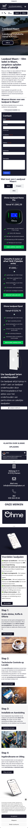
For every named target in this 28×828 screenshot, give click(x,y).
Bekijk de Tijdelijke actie (13, 295)
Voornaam (5, 124)
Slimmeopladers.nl (9, 390)
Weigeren (14, 820)
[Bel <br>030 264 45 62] (14, 491)
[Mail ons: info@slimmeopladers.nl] (14, 479)
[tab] (8, 186)
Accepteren (14, 816)
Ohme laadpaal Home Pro (13, 247)
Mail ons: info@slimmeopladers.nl (14, 484)
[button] (26, 799)
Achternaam (6, 130)
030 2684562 (10, 13)
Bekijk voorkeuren (14, 824)
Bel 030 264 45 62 (14, 497)
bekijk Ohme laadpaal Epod (13, 342)
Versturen (6, 172)
